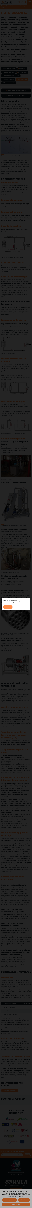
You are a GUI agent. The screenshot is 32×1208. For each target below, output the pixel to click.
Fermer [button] (8, 607)
